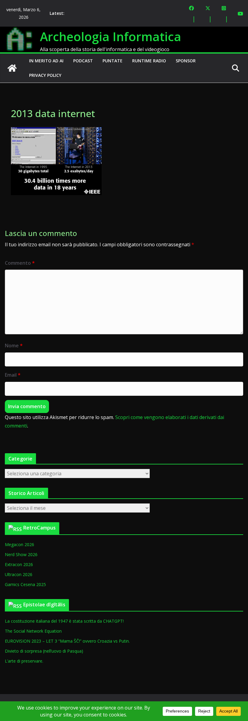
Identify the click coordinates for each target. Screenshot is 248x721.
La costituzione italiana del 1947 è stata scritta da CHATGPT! (64, 621)
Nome (14, 345)
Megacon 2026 (19, 544)
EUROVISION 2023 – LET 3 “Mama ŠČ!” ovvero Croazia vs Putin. (67, 641)
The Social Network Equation (33, 631)
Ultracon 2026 (18, 574)
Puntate (112, 61)
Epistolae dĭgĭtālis (44, 604)
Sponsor (186, 61)
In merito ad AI (46, 61)
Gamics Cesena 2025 (25, 584)
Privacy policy (45, 75)
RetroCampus (39, 527)
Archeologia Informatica (110, 36)
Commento (20, 263)
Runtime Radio (149, 61)
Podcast (83, 61)
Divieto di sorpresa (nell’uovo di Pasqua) (44, 651)
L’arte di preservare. (24, 661)
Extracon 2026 (19, 564)
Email (13, 375)
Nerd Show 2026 (21, 554)
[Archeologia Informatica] (12, 68)
